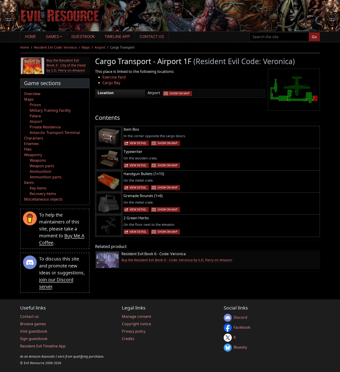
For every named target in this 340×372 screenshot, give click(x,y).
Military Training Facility (50, 110)
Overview (32, 93)
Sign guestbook (34, 338)
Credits (128, 338)
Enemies (31, 143)
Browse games (33, 323)
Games (52, 37)
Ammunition (40, 171)
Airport (100, 47)
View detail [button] (138, 143)
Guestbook (83, 37)
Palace (35, 115)
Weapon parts (42, 165)
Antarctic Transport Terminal (55, 132)
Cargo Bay (111, 82)
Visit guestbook (33, 331)
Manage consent (136, 316)
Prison (35, 104)
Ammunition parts (46, 177)
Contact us (152, 37)
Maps (86, 47)
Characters (33, 138)
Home (30, 37)
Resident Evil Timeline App (43, 346)
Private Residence (45, 127)
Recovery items (43, 193)
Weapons (38, 160)
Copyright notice (136, 323)
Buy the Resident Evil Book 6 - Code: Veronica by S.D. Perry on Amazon (176, 260)
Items (29, 182)
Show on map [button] (179, 93)
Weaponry (33, 154)
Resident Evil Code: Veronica (55, 47)
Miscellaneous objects (43, 199)
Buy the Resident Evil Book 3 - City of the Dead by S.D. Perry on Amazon (66, 65)
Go (314, 36)
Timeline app (117, 37)
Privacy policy (133, 331)
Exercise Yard (114, 77)
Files (28, 149)
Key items (38, 188)
